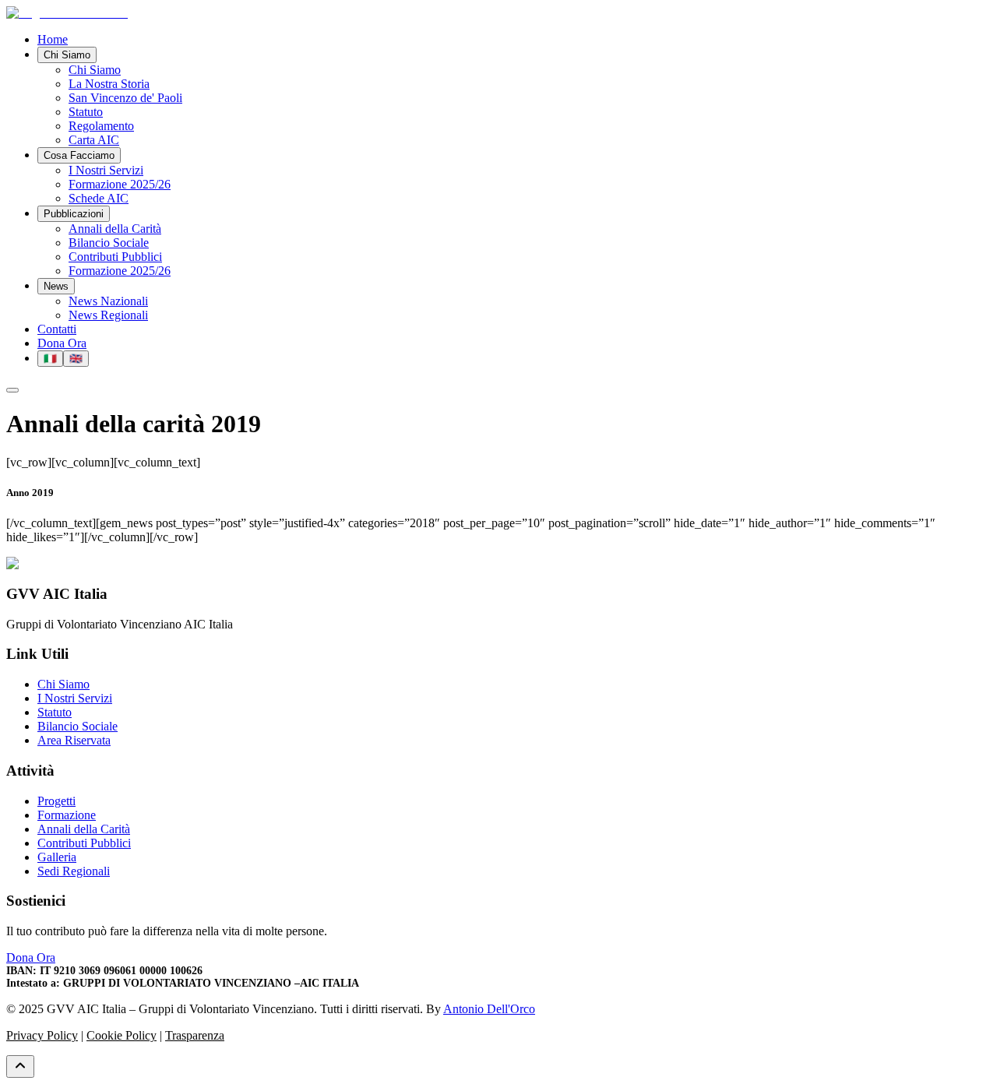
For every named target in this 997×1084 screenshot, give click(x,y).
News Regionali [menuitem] (108, 315)
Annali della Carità (83, 829)
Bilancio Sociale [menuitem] (109, 242)
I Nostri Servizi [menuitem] (106, 170)
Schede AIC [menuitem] (99, 198)
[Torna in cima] (20, 1066)
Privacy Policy (42, 1035)
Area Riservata (74, 740)
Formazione (66, 815)
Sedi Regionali (73, 871)
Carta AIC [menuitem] (94, 139)
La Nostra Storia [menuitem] (109, 83)
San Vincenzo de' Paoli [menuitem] (125, 97)
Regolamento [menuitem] (101, 125)
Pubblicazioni (74, 214)
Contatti (56, 329)
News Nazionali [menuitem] (108, 301)
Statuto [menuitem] (86, 111)
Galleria (56, 857)
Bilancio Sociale (77, 726)
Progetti (56, 801)
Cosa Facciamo (79, 155)
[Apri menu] (12, 390)
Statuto (54, 712)
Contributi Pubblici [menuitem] (115, 256)
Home (52, 39)
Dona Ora (61, 343)
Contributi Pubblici (84, 843)
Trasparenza (194, 1035)
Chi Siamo (67, 55)
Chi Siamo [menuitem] (95, 69)
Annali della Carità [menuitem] (115, 228)
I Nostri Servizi (74, 698)
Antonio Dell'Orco (489, 1008)
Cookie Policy (121, 1035)
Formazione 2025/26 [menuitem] (120, 184)
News (56, 286)
